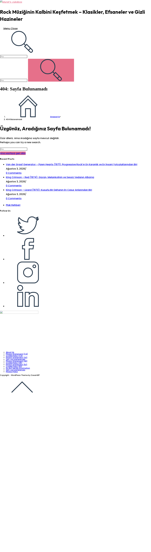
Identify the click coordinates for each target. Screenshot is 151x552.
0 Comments (14, 173)
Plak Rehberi (13, 205)
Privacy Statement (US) (16, 357)
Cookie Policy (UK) (14, 363)
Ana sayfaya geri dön (13, 153)
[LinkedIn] (28, 306)
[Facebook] (28, 259)
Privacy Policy (12, 371)
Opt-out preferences (15, 359)
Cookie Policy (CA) (14, 355)
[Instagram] (28, 282)
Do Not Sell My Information (18, 368)
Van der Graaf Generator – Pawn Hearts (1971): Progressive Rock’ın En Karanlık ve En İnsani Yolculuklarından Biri (71, 164)
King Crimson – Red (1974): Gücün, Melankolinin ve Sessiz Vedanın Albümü (50, 177)
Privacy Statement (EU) (16, 364)
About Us (10, 352)
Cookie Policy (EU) (14, 366)
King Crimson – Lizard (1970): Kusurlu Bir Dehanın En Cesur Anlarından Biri (49, 190)
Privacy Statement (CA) (17, 354)
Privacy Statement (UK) (16, 361)
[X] (28, 235)
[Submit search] (51, 70)
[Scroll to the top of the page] (22, 397)
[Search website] (22, 52)
